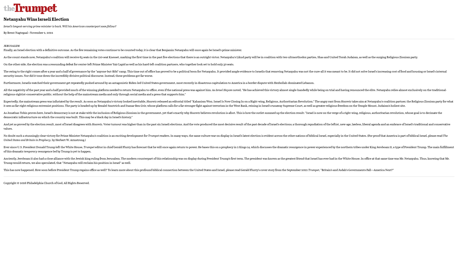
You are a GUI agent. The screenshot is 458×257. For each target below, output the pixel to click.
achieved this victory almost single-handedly (280, 90)
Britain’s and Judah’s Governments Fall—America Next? (357, 170)
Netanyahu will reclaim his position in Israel (91, 163)
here (40, 113)
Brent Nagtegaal (17, 33)
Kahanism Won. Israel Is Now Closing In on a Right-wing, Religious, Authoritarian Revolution (253, 101)
